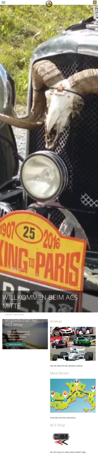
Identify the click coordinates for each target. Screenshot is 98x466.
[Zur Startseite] (49, 4)
